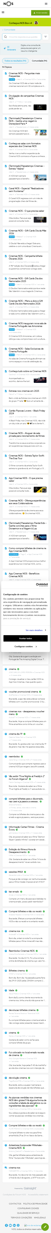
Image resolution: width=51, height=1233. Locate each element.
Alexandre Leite (15, 875)
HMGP (11, 974)
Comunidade (9, 30)
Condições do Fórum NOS (14, 1195)
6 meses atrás (34, 262)
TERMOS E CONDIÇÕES (21, 1218)
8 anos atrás (35, 374)
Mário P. (19, 355)
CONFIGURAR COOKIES (28, 1208)
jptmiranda (13, 833)
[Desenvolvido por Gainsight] (25, 1189)
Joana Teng (13, 760)
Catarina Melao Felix (16, 737)
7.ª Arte (19, 102)
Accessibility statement (38, 1195)
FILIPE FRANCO (15, 1129)
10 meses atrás (16, 810)
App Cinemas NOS (35, 554)
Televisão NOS (21, 194)
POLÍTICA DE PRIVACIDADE (35, 1204)
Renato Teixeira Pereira (17, 1013)
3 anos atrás (39, 915)
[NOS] (8, 3)
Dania (11, 1036)
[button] (3, 13)
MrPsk (11, 855)
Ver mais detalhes (34, 630)
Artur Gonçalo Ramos (17, 1058)
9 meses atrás (36, 760)
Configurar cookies (24, 646)
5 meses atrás (37, 695)
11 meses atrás (34, 439)
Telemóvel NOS (33, 1013)
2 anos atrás (41, 79)
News (11, 237)
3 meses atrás (33, 127)
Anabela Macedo (15, 915)
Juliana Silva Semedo (16, 954)
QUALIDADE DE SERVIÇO (28, 1213)
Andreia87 (12, 934)
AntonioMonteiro (15, 805)
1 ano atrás (28, 102)
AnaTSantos (13, 695)
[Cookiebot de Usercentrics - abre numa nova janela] (36, 585)
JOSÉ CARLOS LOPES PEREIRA (20, 672)
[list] (27, 79)
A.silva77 (12, 717)
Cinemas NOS (29, 79)
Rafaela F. (20, 237)
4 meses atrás (16, 240)
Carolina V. (13, 374)
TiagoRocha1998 (15, 1081)
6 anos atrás (39, 1129)
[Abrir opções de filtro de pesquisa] (45, 37)
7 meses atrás (35, 717)
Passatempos (21, 127)
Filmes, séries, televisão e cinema (23, 808)
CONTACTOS (15, 1204)
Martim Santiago (15, 782)
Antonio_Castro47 (15, 1151)
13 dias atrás (38, 1171)
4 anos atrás (33, 484)
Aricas (11, 895)
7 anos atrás (15, 557)
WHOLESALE (40, 1218)
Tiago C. (23, 554)
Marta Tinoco (13, 1109)
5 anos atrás (40, 1151)
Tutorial (13, 554)
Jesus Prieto (13, 994)
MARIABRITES (14, 1171)
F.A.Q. (11, 79)
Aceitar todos (25, 638)
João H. (19, 79)
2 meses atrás (33, 172)
